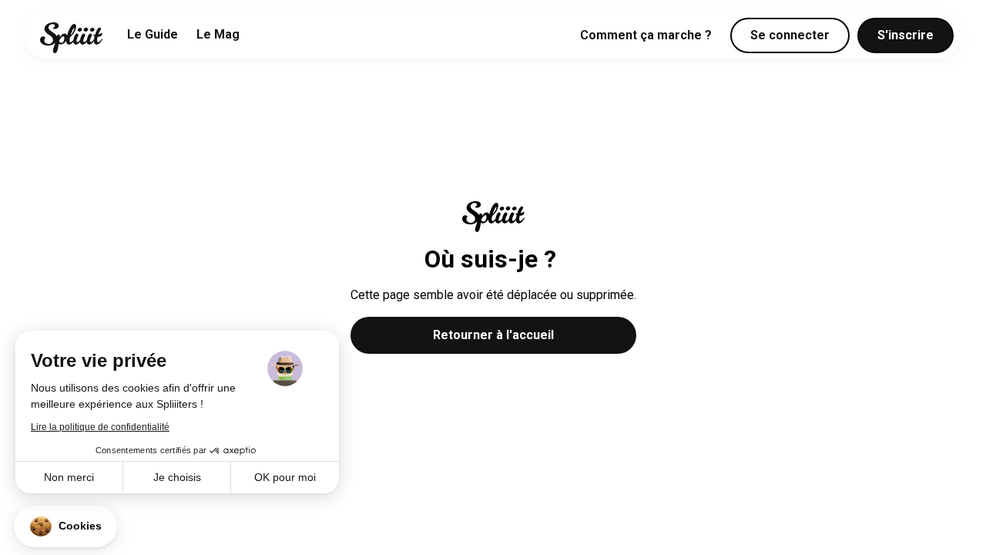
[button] (65, 526)
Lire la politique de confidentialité (100, 427)
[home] (71, 37)
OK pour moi (285, 477)
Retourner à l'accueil (493, 335)
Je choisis (177, 477)
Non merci (69, 477)
